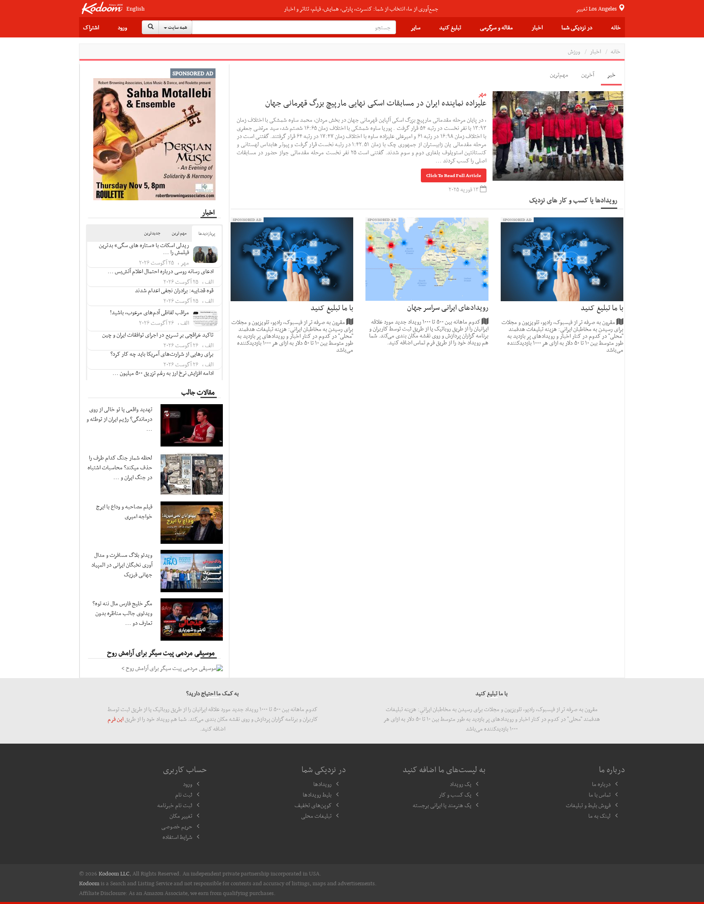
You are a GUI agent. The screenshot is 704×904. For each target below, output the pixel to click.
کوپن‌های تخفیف (313, 805)
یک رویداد (460, 784)
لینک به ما (599, 816)
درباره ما (601, 784)
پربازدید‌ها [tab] (206, 233)
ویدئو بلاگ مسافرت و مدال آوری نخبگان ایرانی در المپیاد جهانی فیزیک (121, 564)
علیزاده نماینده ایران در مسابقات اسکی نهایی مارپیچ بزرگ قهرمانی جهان (375, 102)
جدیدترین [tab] (152, 233)
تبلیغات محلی (316, 816)
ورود (122, 27)
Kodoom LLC (114, 873)
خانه (616, 27)
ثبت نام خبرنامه (174, 805)
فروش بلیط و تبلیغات (588, 805)
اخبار (537, 27)
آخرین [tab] (587, 74)
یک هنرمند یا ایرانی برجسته (442, 805)
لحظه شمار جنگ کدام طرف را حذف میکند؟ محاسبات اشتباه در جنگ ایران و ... (120, 467)
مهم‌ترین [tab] (559, 74)
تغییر (597, 8)
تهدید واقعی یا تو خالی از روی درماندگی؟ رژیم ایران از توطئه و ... (119, 418)
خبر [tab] (611, 74)
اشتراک (91, 27)
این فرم (115, 719)
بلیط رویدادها (317, 794)
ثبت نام (183, 794)
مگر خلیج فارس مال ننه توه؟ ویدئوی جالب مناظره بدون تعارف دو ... (122, 613)
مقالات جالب (198, 392)
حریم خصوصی (176, 826)
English (135, 8)
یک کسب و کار (455, 794)
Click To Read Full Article (453, 175)
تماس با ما (600, 794)
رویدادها (322, 784)
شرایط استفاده (177, 837)
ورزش (574, 51)
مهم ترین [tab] (179, 233)
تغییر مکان (180, 816)
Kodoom (89, 883)
